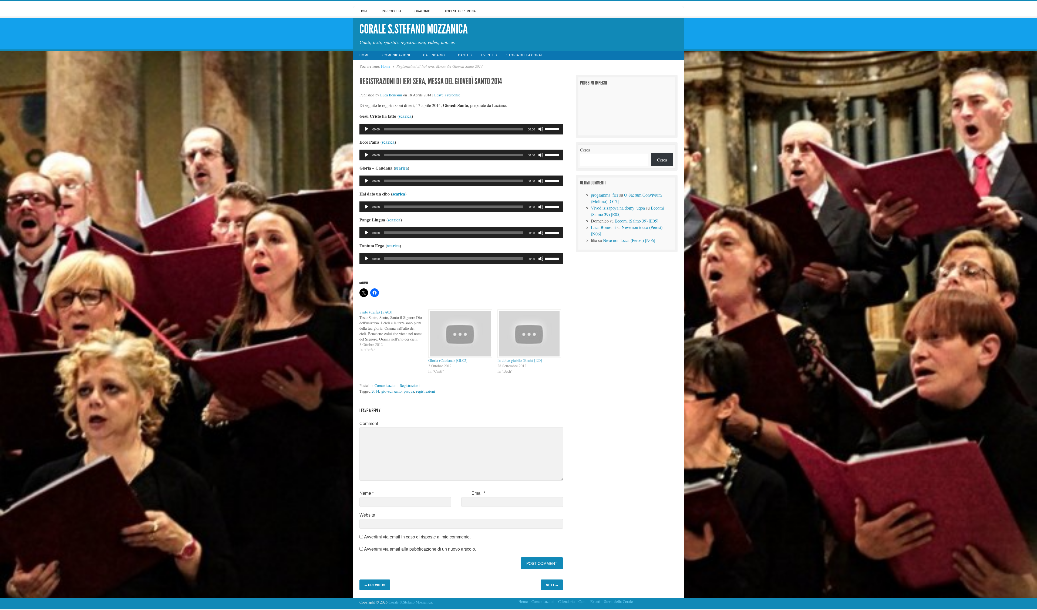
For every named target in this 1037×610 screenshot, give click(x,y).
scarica (405, 116)
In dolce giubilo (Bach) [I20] (519, 360)
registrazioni (425, 391)
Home (364, 11)
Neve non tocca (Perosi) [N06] (629, 240)
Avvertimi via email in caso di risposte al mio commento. (417, 537)
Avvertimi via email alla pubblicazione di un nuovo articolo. (420, 549)
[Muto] (541, 129)
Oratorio (422, 11)
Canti (463, 55)
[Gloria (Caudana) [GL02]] (460, 333)
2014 (375, 391)
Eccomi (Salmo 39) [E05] (636, 221)
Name (366, 493)
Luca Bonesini (391, 94)
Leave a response (447, 94)
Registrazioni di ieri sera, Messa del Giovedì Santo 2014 (430, 81)
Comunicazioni (396, 55)
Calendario (434, 55)
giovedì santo (391, 391)
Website (367, 515)
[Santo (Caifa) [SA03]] (393, 331)
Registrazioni (410, 385)
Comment (368, 423)
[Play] (366, 129)
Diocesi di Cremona (460, 11)
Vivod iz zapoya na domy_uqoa (618, 208)
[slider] (552, 128)
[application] (461, 129)
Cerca (585, 150)
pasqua (409, 391)
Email (478, 493)
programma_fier (604, 195)
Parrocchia (391, 11)
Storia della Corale (525, 55)
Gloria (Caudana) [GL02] (447, 360)
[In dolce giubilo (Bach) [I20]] (529, 333)
